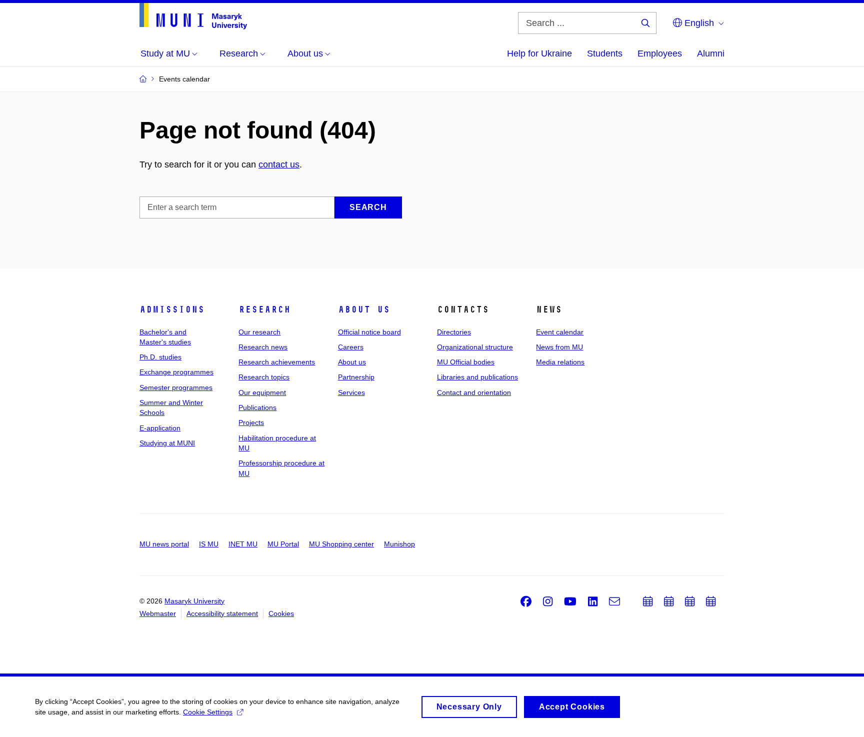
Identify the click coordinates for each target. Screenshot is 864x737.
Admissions (172, 309)
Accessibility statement (222, 614)
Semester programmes (176, 388)
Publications (257, 408)
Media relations (560, 362)
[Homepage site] (193, 16)
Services (351, 392)
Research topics (264, 377)
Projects (251, 422)
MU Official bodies (465, 362)
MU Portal (283, 544)
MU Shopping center (341, 544)
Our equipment (262, 392)
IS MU (208, 544)
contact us (279, 165)
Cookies (281, 614)
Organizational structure (475, 347)
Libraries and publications (477, 377)
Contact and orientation (474, 392)
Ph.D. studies (161, 357)
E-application (160, 428)
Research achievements (276, 362)
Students (604, 53)
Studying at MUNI (167, 443)
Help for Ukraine (539, 53)
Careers (351, 347)
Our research (259, 332)
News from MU (559, 347)
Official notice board (369, 332)
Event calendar (560, 332)
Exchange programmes (177, 372)
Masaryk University (194, 601)
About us (364, 309)
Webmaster (158, 614)
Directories (454, 332)
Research (264, 309)
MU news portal (164, 544)
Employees (660, 53)
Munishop (399, 544)
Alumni (710, 53)
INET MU (243, 544)
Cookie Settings (207, 712)
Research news (263, 347)
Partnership (356, 377)
